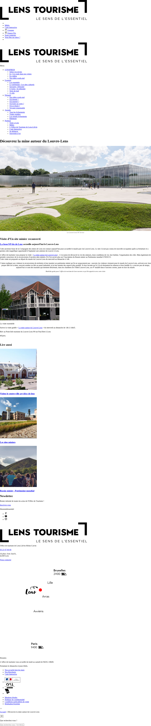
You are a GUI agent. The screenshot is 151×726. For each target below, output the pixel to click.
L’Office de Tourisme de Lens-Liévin (23, 127)
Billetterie (13, 119)
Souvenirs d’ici (15, 133)
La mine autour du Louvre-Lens (45, 255)
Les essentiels (14, 82)
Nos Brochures (10, 672)
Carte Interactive (15, 129)
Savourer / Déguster (16, 87)
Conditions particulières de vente (17, 702)
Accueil (3, 712)
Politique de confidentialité (15, 700)
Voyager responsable (17, 108)
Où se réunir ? (14, 106)
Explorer (8, 80)
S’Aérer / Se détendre (17, 89)
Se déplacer (13, 131)
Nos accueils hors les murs (14, 670)
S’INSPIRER (10, 70)
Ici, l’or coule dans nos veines (20, 74)
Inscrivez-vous (5, 505)
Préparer (8, 95)
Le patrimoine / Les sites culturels (21, 85)
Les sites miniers (7, 442)
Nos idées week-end (17, 78)
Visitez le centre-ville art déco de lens (17, 393)
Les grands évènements (18, 116)
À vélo (12, 93)
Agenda (8, 110)
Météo (11, 125)
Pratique (8, 121)
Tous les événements (17, 112)
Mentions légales (11, 697)
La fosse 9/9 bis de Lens (11, 244)
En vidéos (13, 76)
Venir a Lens (14, 123)
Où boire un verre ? (16, 104)
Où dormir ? (14, 99)
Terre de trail (14, 91)
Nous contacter (5, 560)
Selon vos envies (15, 72)
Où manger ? (14, 102)
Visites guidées (15, 114)
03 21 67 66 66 (5, 550)
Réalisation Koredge (12, 704)
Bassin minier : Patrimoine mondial (17, 491)
